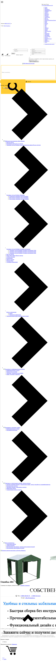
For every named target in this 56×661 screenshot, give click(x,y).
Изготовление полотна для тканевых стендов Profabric (16, 608)
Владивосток (47, 33)
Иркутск (46, 18)
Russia (46, 42)
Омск (46, 32)
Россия (46, 7)
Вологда (46, 37)
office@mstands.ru (7, 25)
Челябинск (47, 11)
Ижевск (46, 8)
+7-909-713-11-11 (35, 595)
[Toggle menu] (2, 2)
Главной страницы (25, 585)
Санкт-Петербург (48, 31)
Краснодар (46, 14)
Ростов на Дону (47, 36)
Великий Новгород (48, 38)
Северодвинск (47, 17)
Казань (46, 21)
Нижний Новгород (48, 10)
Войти (13, 53)
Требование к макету (39, 607)
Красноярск (47, 13)
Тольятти (46, 29)
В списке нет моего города (49, 44)
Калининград (47, 40)
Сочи (46, 26)
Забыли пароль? (19, 54)
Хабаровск (47, 27)
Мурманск (46, 16)
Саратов (46, 12)
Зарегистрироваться (33, 61)
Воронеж (46, 23)
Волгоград (46, 19)
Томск (46, 24)
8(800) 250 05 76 (8, 23)
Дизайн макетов (39, 605)
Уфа (45, 25)
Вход (3, 55)
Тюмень (46, 30)
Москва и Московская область (50, 20)
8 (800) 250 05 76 (25, 595)
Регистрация (7, 55)
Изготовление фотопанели (16, 605)
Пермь (46, 22)
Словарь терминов (39, 603)
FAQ (16, 603)
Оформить (14, 644)
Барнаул (46, 39)
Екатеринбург (47, 9)
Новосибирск (47, 35)
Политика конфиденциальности (47, 628)
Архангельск (47, 34)
